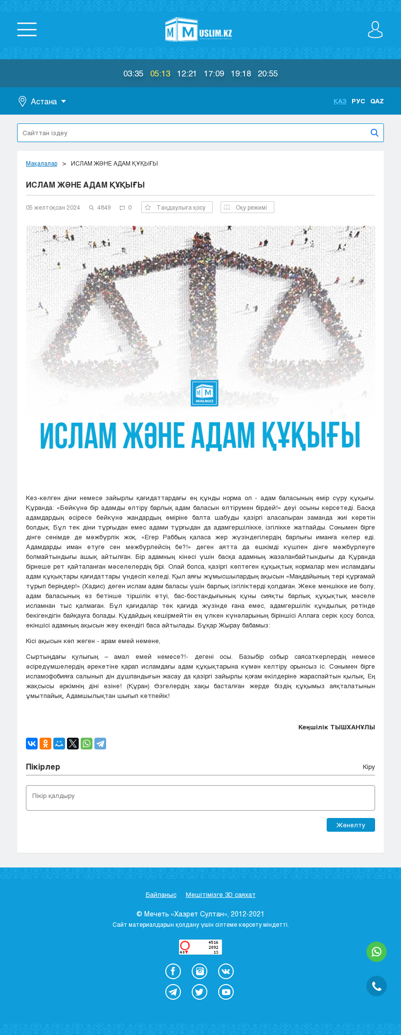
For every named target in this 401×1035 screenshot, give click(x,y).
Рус (358, 101)
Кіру (369, 766)
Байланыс (161, 894)
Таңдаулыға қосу (180, 207)
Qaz (377, 101)
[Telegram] (100, 743)
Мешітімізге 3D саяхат (221, 894)
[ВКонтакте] (32, 743)
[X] (73, 743)
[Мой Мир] (59, 743)
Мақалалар (41, 163)
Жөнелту (350, 825)
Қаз (340, 101)
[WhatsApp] (86, 743)
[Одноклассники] (45, 743)
